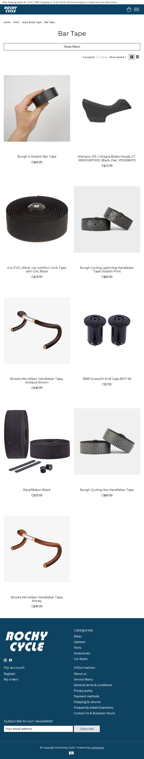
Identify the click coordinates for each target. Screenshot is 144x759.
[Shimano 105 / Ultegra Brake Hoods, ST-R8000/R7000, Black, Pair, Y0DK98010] (107, 108)
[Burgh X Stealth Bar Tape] (37, 108)
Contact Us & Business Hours (94, 713)
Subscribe (87, 729)
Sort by (104, 57)
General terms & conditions (93, 685)
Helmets (80, 642)
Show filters (72, 47)
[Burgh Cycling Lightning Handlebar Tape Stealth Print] (107, 219)
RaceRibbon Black (37, 490)
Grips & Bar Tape (32, 22)
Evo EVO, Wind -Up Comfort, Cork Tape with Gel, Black (36, 269)
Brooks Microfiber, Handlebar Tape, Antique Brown (36, 380)
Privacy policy (83, 691)
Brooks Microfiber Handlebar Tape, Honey (37, 599)
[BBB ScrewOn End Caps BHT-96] (107, 330)
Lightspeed (97, 747)
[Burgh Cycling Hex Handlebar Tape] (107, 441)
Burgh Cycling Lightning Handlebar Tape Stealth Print (107, 269)
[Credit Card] (71, 753)
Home (7, 22)
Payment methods (86, 696)
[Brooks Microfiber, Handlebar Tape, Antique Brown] (37, 330)
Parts (16, 22)
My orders (11, 679)
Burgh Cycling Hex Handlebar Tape (107, 490)
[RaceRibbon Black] (37, 441)
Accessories (82, 653)
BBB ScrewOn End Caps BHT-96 (107, 379)
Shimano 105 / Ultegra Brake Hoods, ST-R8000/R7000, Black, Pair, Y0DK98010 (107, 158)
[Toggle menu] (136, 9)
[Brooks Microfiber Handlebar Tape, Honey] (37, 549)
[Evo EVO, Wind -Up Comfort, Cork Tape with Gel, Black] (37, 219)
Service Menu (83, 679)
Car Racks (81, 659)
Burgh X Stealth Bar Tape (36, 156)
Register (10, 674)
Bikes (78, 636)
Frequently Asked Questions (93, 707)
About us (80, 674)
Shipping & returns (87, 702)
